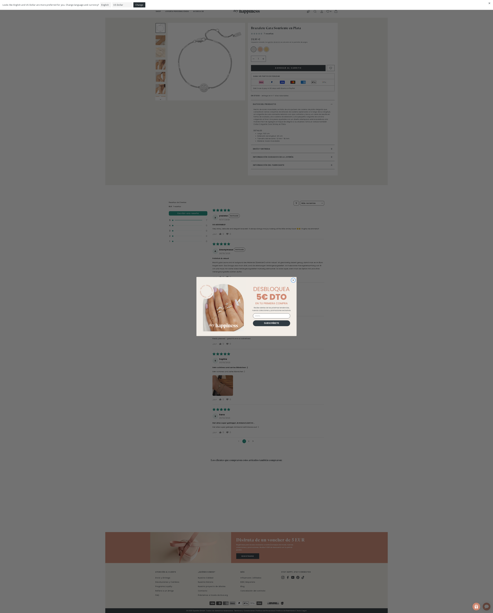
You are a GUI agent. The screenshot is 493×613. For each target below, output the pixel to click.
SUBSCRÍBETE (271, 323)
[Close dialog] (293, 280)
